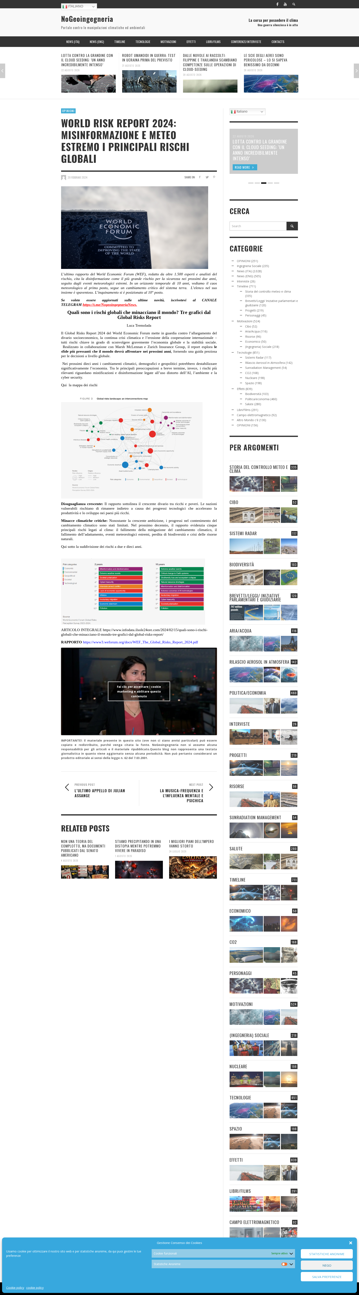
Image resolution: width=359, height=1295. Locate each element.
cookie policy (35, 1288)
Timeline (242, 286)
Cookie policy (15, 1288)
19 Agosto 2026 (253, 65)
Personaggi (252, 315)
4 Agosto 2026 (69, 860)
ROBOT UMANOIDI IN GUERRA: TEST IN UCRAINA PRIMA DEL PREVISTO (88, 58)
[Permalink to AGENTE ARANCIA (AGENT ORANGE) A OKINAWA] (246, 861)
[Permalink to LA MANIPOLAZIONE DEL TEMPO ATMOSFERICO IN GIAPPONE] (272, 484)
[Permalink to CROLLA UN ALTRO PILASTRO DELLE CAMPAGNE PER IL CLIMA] (289, 955)
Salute (249, 404)
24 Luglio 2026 (178, 851)
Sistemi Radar (254, 357)
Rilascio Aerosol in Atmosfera (265, 363)
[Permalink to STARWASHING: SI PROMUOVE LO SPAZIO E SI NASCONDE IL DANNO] (289, 1141)
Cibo (248, 326)
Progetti (250, 310)
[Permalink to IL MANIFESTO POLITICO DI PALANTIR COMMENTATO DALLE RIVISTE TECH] (289, 1048)
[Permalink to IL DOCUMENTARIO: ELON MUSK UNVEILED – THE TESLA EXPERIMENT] (289, 1204)
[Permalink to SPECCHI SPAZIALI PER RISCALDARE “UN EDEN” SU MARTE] (272, 1110)
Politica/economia (257, 399)
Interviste (243, 281)
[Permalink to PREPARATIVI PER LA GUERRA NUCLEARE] (246, 1079)
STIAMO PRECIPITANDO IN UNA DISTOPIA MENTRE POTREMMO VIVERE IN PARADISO (138, 846)
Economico (252, 341)
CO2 (248, 373)
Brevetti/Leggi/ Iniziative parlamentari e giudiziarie (255, 597)
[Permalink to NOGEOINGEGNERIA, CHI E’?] (246, 737)
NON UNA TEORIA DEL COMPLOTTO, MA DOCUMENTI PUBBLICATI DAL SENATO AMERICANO (83, 848)
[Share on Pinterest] (214, 177)
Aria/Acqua (252, 331)
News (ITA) (244, 271)
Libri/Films (244, 410)
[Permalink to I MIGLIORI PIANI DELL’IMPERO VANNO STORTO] (193, 867)
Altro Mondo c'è (247, 420)
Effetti (241, 389)
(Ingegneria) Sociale (258, 347)
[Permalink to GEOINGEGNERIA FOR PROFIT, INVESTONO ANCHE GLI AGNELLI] (289, 924)
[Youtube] (285, 4)
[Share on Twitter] (207, 177)
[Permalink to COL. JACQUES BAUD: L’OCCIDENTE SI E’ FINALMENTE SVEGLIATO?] (272, 737)
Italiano (75, 6)
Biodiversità (253, 394)
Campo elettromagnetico (254, 415)
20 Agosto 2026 (131, 74)
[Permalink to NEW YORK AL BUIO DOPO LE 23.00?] (272, 924)
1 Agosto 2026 (123, 856)
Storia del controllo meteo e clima (268, 291)
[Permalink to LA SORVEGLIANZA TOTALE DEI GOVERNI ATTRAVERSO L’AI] (272, 1048)
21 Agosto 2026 (70, 65)
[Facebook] (277, 4)
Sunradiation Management (263, 368)
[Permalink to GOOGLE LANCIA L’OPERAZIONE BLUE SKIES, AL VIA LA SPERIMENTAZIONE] (271, 81)
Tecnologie (244, 352)
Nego (326, 1265)
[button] (351, 1243)
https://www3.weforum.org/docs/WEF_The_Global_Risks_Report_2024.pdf (140, 642)
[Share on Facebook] (200, 177)
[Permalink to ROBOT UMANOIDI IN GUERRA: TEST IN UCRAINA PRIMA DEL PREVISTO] (88, 81)
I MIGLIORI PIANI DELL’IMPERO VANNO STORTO (191, 844)
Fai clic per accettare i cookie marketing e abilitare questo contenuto (139, 691)
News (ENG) (245, 276)
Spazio (249, 383)
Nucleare (251, 378)
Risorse (250, 336)
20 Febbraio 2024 (77, 177)
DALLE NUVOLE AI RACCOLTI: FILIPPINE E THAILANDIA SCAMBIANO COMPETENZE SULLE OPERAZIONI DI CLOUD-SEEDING (149, 62)
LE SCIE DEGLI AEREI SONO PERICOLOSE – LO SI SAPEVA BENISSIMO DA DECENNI (204, 60)
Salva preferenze (327, 1277)
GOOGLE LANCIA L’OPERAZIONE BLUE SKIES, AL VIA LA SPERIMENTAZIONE (271, 58)
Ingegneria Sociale (249, 266)
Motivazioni (244, 321)
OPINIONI (68, 110)
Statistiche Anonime (326, 1254)
